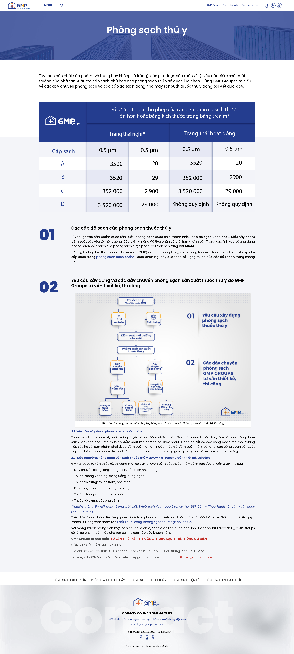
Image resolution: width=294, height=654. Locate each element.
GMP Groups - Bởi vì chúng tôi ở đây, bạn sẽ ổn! (232, 5)
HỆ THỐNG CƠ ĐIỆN (192, 539)
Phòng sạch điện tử (185, 580)
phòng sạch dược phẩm (115, 257)
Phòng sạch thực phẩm (108, 580)
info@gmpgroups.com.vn (193, 557)
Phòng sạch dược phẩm (69, 580)
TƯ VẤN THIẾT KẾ (123, 539)
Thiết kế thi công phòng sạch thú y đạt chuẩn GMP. (156, 522)
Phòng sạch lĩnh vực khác (223, 580)
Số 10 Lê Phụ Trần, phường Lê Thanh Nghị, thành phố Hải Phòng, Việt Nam (147, 619)
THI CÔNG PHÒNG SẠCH (157, 539)
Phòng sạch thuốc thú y (148, 580)
